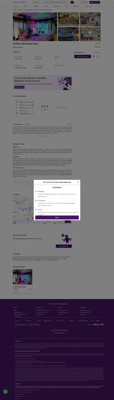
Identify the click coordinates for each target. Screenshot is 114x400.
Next (57, 217)
